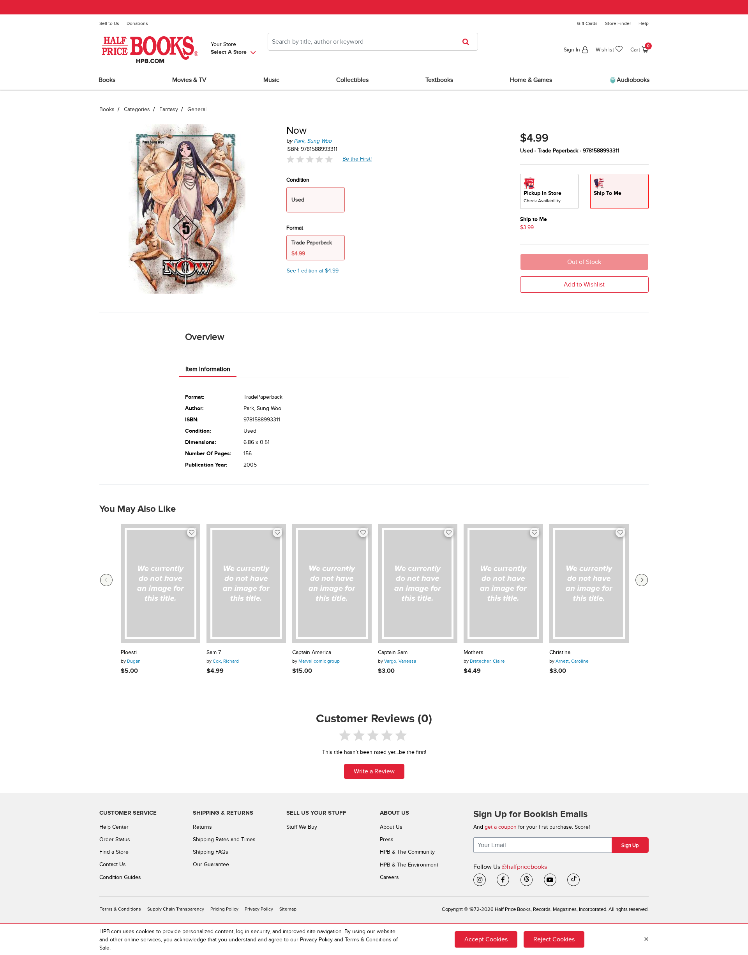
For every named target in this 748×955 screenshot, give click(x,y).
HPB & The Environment (409, 864)
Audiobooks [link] (632, 80)
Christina (559, 652)
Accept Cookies (486, 939)
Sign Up (630, 845)
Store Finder (618, 23)
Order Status (114, 839)
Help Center (114, 827)
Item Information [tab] (207, 369)
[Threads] (526, 880)
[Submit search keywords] (468, 41)
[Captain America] (332, 583)
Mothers (473, 652)
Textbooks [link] (439, 80)
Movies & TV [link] (189, 80)
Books (107, 109)
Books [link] (107, 80)
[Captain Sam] (417, 583)
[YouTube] (550, 880)
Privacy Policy (259, 909)
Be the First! (357, 158)
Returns (202, 827)
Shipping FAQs (210, 852)
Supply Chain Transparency (175, 909)
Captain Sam (393, 652)
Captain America (311, 652)
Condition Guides (120, 877)
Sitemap (287, 909)
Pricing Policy (224, 909)
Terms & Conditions (120, 909)
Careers (389, 877)
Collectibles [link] (352, 80)
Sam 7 (213, 652)
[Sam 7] (246, 583)
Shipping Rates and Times (224, 839)
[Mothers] (503, 583)
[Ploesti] (160, 583)
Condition (297, 180)
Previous (106, 580)
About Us (391, 827)
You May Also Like (137, 509)
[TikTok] (573, 880)
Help (644, 23)
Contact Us (112, 864)
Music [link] (271, 80)
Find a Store (114, 852)
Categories (137, 109)
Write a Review (374, 771)
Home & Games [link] (531, 80)
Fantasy (168, 109)
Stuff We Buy (301, 827)
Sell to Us (109, 23)
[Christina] (589, 583)
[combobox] (373, 41)
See (313, 270)
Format (294, 228)
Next (641, 580)
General (196, 109)
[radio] (549, 191)
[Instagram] (479, 880)
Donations (137, 23)
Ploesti (129, 652)
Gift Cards (587, 23)
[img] (309, 159)
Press (386, 839)
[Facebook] (503, 880)
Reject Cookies (554, 939)
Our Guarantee (211, 864)
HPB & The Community (407, 852)
